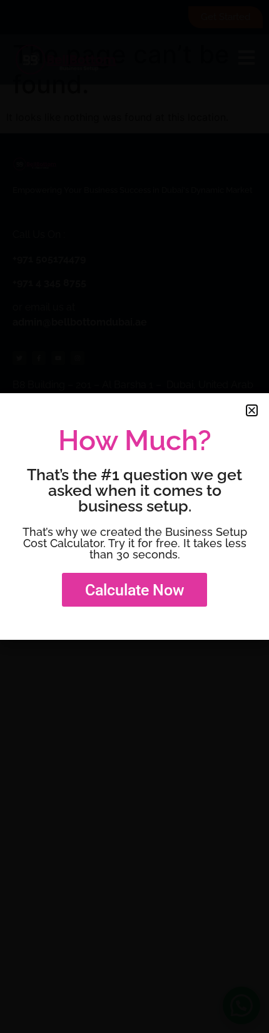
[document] (134, 516)
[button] (251, 410)
